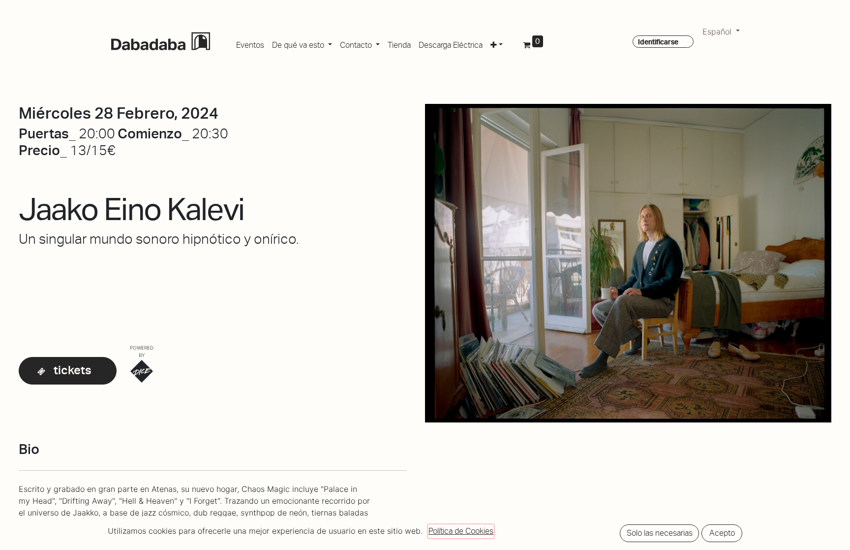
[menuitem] (250, 43)
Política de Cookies (460, 531)
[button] (496, 43)
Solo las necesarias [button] (660, 533)
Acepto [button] (722, 533)
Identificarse (658, 42)
